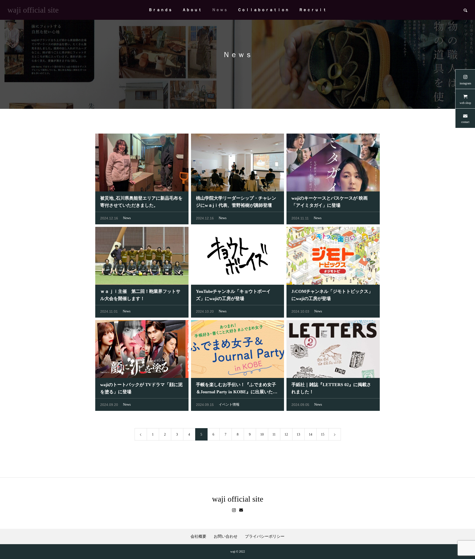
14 (310, 434)
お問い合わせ (226, 536)
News (127, 218)
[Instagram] (234, 510)
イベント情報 (229, 404)
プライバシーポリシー (265, 536)
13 (298, 434)
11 (274, 434)
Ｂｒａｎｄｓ (160, 10)
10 (262, 434)
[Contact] (241, 510)
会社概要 (198, 536)
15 (322, 434)
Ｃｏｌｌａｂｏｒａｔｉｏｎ (263, 10)
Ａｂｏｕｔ (192, 10)
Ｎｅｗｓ (220, 10)
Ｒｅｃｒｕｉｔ (313, 10)
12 (286, 434)
